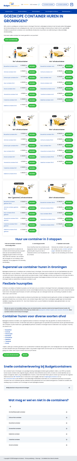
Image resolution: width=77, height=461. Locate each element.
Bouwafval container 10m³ (47, 134)
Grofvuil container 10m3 (47, 140)
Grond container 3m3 (9, 89)
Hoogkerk (51, 310)
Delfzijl (47, 310)
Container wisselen (48, 4)
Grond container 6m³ (9, 157)
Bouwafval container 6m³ (10, 134)
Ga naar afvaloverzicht (11, 355)
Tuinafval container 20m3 (47, 225)
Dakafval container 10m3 (47, 162)
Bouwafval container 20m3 (48, 202)
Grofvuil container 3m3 (10, 72)
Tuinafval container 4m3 (47, 94)
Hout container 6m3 (9, 151)
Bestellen (32, 66)
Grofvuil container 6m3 (10, 140)
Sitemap (37, 458)
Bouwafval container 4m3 (47, 66)
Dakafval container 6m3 (10, 173)
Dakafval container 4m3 (47, 100)
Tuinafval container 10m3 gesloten (10, 225)
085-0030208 (16, 376)
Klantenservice (66, 11)
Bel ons (25, 355)
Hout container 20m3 (46, 213)
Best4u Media (54, 458)
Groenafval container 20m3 (48, 219)
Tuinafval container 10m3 (47, 157)
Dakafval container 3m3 (10, 105)
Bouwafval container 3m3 (10, 66)
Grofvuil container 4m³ (46, 72)
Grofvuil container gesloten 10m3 (11, 208)
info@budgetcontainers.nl (51, 376)
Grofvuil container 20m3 (47, 208)
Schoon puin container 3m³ (11, 77)
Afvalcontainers (22, 11)
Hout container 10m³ (46, 145)
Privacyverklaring (29, 458)
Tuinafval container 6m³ (10, 168)
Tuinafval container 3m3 (10, 100)
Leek (56, 310)
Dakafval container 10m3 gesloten (10, 230)
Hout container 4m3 (46, 77)
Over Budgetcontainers (51, 11)
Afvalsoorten (9, 11)
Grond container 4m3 (46, 83)
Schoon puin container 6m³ (11, 145)
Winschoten (66, 310)
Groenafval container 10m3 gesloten (11, 219)
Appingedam (42, 310)
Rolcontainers (36, 11)
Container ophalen (62, 4)
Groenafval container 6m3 (11, 162)
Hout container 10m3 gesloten (9, 213)
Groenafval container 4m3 (48, 89)
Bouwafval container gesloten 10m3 (9, 202)
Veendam (59, 310)
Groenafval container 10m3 (48, 151)
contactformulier (10, 378)
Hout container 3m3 (9, 83)
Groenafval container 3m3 (11, 94)
